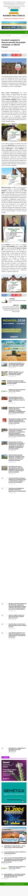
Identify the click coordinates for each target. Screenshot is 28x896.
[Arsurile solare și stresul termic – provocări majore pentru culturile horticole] (4, 625)
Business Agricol (16, 51)
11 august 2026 (12, 484)
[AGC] (14, 825)
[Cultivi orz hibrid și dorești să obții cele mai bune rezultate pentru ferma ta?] (4, 617)
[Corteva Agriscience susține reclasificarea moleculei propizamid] (2, 852)
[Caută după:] (14, 35)
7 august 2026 (12, 628)
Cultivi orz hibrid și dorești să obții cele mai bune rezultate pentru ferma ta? (16, 617)
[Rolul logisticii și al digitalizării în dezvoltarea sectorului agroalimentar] (4, 749)
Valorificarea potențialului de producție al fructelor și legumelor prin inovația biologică (17, 490)
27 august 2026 (8, 849)
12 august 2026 (13, 462)
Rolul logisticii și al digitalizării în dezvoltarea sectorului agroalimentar (17, 749)
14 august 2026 (13, 424)
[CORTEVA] (14, 780)
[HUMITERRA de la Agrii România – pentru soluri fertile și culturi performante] (2, 846)
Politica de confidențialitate (14, 7)
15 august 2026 (13, 414)
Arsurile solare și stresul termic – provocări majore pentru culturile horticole (17, 625)
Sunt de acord (14, 10)
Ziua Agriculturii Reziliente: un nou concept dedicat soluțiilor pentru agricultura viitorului (16, 364)
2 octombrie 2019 (7, 51)
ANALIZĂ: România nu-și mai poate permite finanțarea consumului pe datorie (16, 373)
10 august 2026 (13, 492)
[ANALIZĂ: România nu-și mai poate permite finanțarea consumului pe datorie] (4, 373)
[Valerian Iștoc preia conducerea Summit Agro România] (4, 391)
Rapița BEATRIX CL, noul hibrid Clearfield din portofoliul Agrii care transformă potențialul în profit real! (14, 876)
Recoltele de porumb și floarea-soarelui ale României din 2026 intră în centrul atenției (16, 382)
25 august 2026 (11, 385)
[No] (26, 6)
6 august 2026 (12, 752)
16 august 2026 (13, 403)
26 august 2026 (13, 367)
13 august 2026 (13, 437)
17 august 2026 (5, 878)
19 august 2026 (13, 392)
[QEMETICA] (14, 802)
